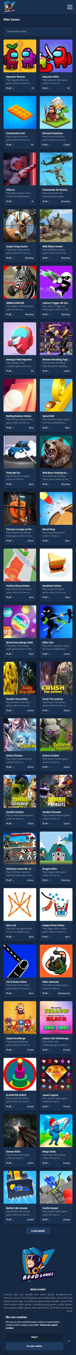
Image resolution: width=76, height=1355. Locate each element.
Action (67, 371)
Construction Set (15, 133)
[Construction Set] (20, 112)
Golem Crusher (50, 755)
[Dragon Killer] (56, 848)
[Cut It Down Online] (20, 961)
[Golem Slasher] (20, 734)
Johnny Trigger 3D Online (56, 303)
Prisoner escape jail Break (21, 529)
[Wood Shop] (56, 508)
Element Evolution (52, 133)
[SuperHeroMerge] (20, 1017)
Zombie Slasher (15, 812)
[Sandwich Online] (56, 565)
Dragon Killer (49, 868)
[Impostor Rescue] (20, 56)
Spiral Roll (48, 416)
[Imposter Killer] (56, 56)
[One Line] (20, 904)
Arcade (66, 1050)
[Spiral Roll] (56, 395)
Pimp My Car (13, 472)
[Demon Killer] (20, 1130)
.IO (32, 88)
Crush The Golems (52, 699)
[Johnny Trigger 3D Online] (56, 282)
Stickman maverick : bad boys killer (26, 868)
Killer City (47, 642)
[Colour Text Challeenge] (56, 1017)
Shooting (65, 201)
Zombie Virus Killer (17, 699)
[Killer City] (56, 621)
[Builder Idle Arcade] (20, 1187)
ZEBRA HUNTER (15, 303)
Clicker (66, 145)
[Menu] (69, 7)
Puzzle (30, 1050)
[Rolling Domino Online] (20, 395)
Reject (34, 1337)
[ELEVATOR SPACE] (20, 1074)
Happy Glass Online (53, 925)
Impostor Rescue (15, 76)
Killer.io (10, 189)
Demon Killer (13, 1151)
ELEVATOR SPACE (16, 1095)
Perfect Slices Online (18, 585)
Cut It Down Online (16, 981)
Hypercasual (64, 993)
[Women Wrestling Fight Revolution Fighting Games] (56, 338)
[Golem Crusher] (56, 734)
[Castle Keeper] (56, 1187)
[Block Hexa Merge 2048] (20, 621)
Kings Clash (49, 1151)
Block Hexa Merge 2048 (19, 642)
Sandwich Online (51, 585)
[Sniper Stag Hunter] (20, 225)
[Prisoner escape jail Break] (20, 508)
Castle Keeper (50, 1208)
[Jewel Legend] (56, 1074)
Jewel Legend (50, 1095)
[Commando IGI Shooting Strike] (56, 169)
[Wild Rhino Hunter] (56, 225)
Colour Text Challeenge (55, 1038)
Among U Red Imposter (19, 359)
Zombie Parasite (51, 812)
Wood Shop (48, 529)
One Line (11, 925)
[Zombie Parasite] (56, 791)
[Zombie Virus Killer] (20, 678)
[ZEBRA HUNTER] (20, 282)
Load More (38, 1231)
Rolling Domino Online (18, 416)
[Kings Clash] (56, 1130)
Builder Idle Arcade (17, 1208)
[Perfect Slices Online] (20, 565)
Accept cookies (34, 1346)
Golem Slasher (14, 755)
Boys (31, 428)
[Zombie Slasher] (20, 791)
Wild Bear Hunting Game (56, 472)
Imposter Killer (50, 76)
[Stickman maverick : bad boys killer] (20, 848)
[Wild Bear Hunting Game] (56, 452)
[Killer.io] (20, 169)
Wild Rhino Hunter (52, 246)
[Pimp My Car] (20, 452)
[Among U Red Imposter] (20, 338)
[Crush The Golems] (56, 678)
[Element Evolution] (56, 112)
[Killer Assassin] (56, 961)
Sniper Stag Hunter (17, 246)
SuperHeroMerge (16, 1038)
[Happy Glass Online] (56, 904)
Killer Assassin (50, 981)
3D (68, 88)
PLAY (8, 88)
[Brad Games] (8, 7)
